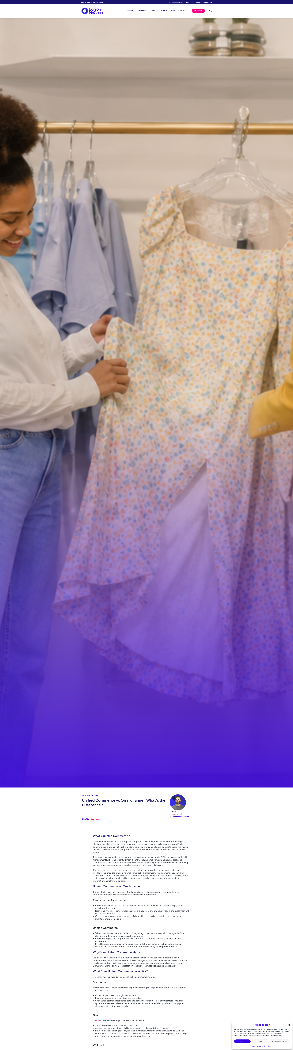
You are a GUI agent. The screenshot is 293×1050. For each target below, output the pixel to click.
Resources (182, 11)
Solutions (141, 11)
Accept (242, 1041)
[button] (288, 1025)
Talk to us (198, 11)
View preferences (279, 1041)
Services (130, 11)
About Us (163, 11)
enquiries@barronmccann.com (181, 2)
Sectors (152, 11)
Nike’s (96, 1020)
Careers (173, 11)
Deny (260, 1041)
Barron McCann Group (95, 2)
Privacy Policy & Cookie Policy (261, 1046)
